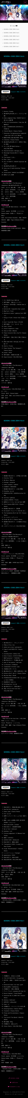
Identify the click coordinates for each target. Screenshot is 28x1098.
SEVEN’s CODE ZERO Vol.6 (11, 29)
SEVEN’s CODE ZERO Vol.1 (11, 46)
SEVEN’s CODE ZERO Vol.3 (11, 39)
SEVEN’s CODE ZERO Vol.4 (11, 36)
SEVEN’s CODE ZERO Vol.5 (11, 32)
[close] (17, 25)
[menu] (25, 2)
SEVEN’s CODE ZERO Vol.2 (11, 43)
